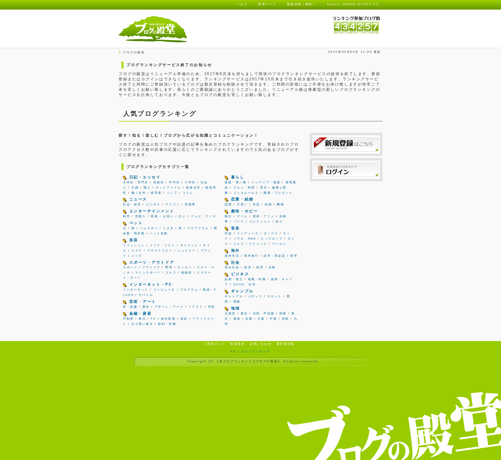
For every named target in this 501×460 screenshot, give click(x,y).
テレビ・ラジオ (203, 216)
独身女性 (193, 187)
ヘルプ (242, 4)
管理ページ (267, 4)
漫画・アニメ (264, 216)
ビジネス (153, 204)
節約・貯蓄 (167, 323)
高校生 (158, 182)
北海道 (230, 313)
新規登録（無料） (301, 4)
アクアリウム (198, 228)
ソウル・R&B (244, 238)
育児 (263, 187)
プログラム (189, 289)
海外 (235, 250)
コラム (187, 192)
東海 (237, 318)
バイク (238, 221)
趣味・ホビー (244, 211)
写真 (211, 306)
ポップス (271, 233)
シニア (172, 192)
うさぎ (168, 228)
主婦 (135, 187)
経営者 (156, 192)
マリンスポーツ (148, 272)
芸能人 (140, 216)
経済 (247, 267)
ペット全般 (159, 233)
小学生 (190, 182)
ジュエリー (186, 250)
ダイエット (189, 245)
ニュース (138, 199)
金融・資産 (140, 313)
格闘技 (186, 272)
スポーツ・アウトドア (152, 262)
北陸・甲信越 (264, 313)
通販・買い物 (235, 182)
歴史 (146, 306)
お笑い (168, 216)
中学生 (174, 182)
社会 (235, 262)
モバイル (146, 294)
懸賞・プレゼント (278, 192)
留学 (293, 255)
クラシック (258, 243)
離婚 (280, 204)
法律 (272, 267)
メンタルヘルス (246, 192)
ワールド (279, 243)
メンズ (136, 255)
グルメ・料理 (244, 187)
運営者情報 (285, 343)
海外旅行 (251, 255)
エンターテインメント (152, 211)
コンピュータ (164, 289)
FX (153, 318)
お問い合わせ (260, 343)
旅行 (228, 216)
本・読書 (130, 306)
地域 (235, 308)
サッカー (184, 267)
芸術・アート (142, 301)
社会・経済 (132, 204)
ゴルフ (170, 272)
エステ (136, 250)
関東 (283, 313)
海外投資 (168, 318)
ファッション (134, 245)
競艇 (237, 301)
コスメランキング (255, 351)
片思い (242, 204)
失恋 (256, 204)
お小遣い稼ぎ (142, 323)
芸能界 (190, 204)
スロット (274, 296)
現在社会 (232, 267)
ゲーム (242, 216)
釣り (279, 221)
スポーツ (130, 267)
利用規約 (237, 343)
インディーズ (248, 233)
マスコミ (172, 204)
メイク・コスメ (162, 245)
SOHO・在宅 (244, 284)
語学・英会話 (274, 255)
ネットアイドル (168, 187)
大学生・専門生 (135, 182)
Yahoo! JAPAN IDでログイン (353, 4)
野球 (169, 267)
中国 (273, 318)
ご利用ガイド (214, 343)
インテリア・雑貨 (265, 182)
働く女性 (138, 192)
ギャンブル (242, 291)
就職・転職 (257, 279)
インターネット (135, 289)
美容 (133, 240)
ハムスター (149, 228)
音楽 (235, 228)
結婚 (268, 204)
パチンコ (255, 296)
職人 (147, 187)
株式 (142, 318)
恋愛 (228, 204)
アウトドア (151, 267)
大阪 (261, 318)
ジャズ (238, 243)
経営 (260, 267)
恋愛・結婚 (242, 199)
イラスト (195, 306)
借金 (184, 318)
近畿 (249, 318)
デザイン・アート (169, 306)
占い (182, 216)
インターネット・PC (150, 284)
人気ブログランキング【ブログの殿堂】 (249, 361)
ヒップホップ (272, 238)
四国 (285, 318)
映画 (154, 216)
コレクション (260, 221)
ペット (136, 223)
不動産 (128, 318)
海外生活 (232, 255)
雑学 (126, 216)
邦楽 (228, 233)
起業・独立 (234, 279)
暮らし (238, 177)
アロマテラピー (160, 250)
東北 (244, 313)
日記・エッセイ (145, 177)
